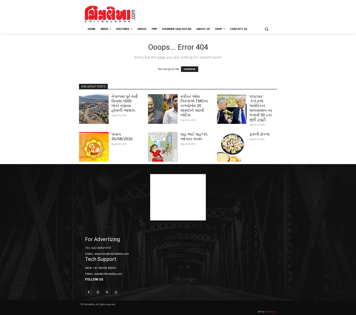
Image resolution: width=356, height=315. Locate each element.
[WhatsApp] (116, 292)
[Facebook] (88, 292)
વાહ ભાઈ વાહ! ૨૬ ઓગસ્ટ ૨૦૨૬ (194, 136)
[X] (107, 292)
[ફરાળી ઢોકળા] (232, 147)
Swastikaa (270, 311)
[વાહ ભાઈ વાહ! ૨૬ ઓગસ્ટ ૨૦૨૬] (163, 147)
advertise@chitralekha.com (112, 253)
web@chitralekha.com (108, 274)
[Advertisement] (209, 13)
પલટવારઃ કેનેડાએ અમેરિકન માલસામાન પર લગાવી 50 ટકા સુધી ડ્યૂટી (260, 108)
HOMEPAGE (189, 69)
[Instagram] (97, 292)
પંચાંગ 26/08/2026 (122, 136)
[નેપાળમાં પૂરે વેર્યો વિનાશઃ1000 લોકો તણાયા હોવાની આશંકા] (94, 109)
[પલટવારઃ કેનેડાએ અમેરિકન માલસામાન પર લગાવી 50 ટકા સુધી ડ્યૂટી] (232, 109)
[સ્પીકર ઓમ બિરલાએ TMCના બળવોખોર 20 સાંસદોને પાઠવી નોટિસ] (163, 109)
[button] (266, 28)
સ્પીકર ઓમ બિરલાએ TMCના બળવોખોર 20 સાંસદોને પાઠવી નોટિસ (194, 105)
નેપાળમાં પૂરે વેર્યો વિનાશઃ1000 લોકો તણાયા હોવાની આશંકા (124, 103)
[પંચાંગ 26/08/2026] (94, 147)
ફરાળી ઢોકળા (259, 134)
